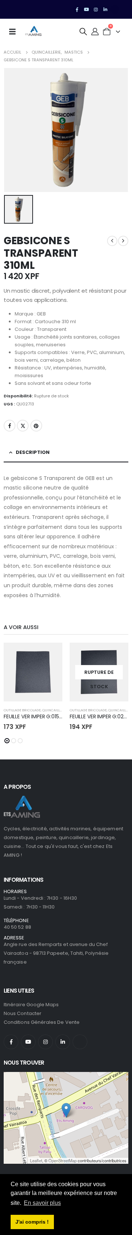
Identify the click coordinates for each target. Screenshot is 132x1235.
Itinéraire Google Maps (31, 1004)
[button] (83, 31)
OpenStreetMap (62, 1160)
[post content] (33, 672)
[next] (123, 241)
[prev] (112, 241)
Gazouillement (23, 425)
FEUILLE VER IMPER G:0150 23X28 (41, 716)
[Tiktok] (114, 9)
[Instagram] (96, 9)
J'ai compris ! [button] (32, 1222)
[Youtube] (86, 9)
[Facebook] (77, 9)
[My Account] (95, 31)
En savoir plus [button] (42, 1203)
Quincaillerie (54, 710)
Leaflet (36, 1160)
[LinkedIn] (105, 9)
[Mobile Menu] (15, 31)
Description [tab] (33, 452)
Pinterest (36, 425)
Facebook (9, 425)
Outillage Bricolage (22, 710)
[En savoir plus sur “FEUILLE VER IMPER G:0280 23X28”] (116, 654)
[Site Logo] (33, 31)
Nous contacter (22, 1013)
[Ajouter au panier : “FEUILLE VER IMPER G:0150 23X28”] (50, 654)
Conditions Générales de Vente (42, 1022)
